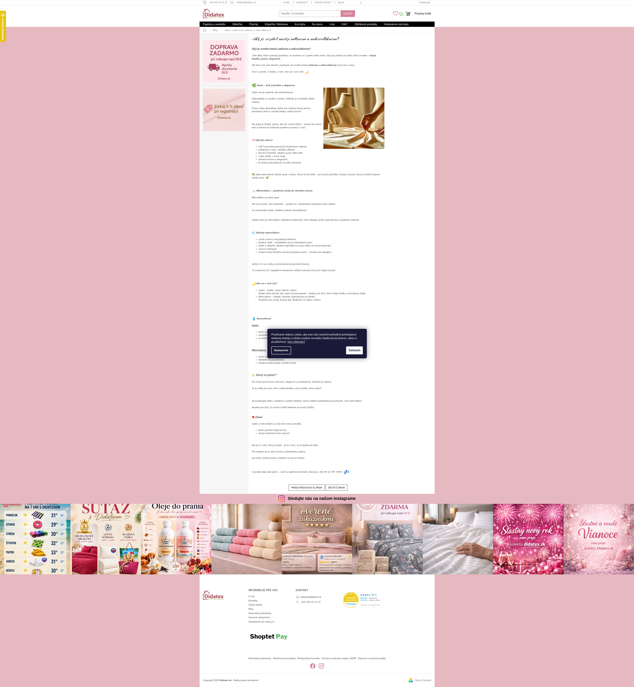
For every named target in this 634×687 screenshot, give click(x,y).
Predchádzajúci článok (306, 487)
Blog (341, 2)
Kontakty (302, 2)
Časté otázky (323, 2)
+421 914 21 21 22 (311, 602)
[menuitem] (214, 24)
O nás (286, 2)
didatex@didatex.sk (311, 597)
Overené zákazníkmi (259, 617)
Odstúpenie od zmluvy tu (261, 621)
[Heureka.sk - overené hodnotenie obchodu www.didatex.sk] (363, 600)
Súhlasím (354, 350)
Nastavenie (281, 350)
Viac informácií (296, 341)
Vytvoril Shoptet (423, 680)
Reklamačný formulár (308, 658)
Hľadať (347, 13)
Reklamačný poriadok (284, 658)
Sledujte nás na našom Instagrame (322, 498)
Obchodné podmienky (260, 613)
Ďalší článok (336, 487)
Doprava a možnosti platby (372, 658)
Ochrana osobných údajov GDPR (338, 658)
